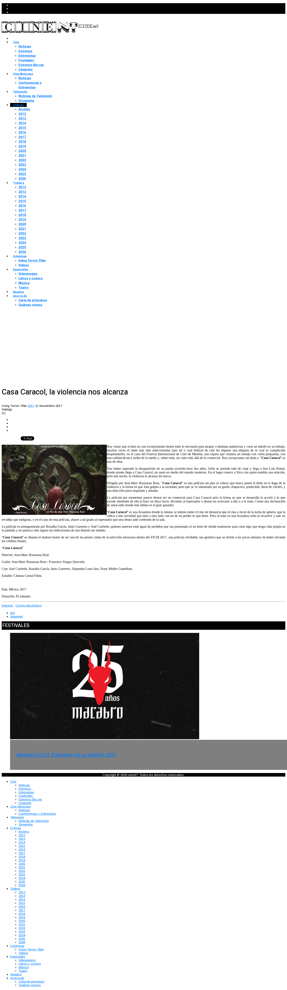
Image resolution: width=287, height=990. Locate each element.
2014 (22, 123)
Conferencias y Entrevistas (30, 85)
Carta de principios (32, 300)
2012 (22, 114)
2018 (22, 141)
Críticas (18, 105)
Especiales (20, 269)
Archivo (24, 109)
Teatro (23, 287)
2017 (22, 137)
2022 (22, 160)
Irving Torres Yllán (32, 260)
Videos (23, 265)
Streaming (26, 100)
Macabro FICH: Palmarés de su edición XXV (65, 755)
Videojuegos (27, 273)
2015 (22, 127)
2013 (22, 118)
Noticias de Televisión (35, 96)
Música (23, 283)
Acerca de (20, 296)
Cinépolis (25, 69)
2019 (22, 146)
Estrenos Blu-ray (31, 65)
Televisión (20, 92)
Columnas (20, 256)
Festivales (26, 60)
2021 (22, 155)
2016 (22, 132)
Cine (16, 42)
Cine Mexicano (23, 74)
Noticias (24, 46)
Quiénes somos (30, 304)
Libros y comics (30, 278)
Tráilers (18, 183)
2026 (22, 178)
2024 (22, 169)
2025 (22, 174)
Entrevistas (27, 55)
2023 (22, 164)
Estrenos (25, 51)
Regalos (18, 292)
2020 (22, 151)
